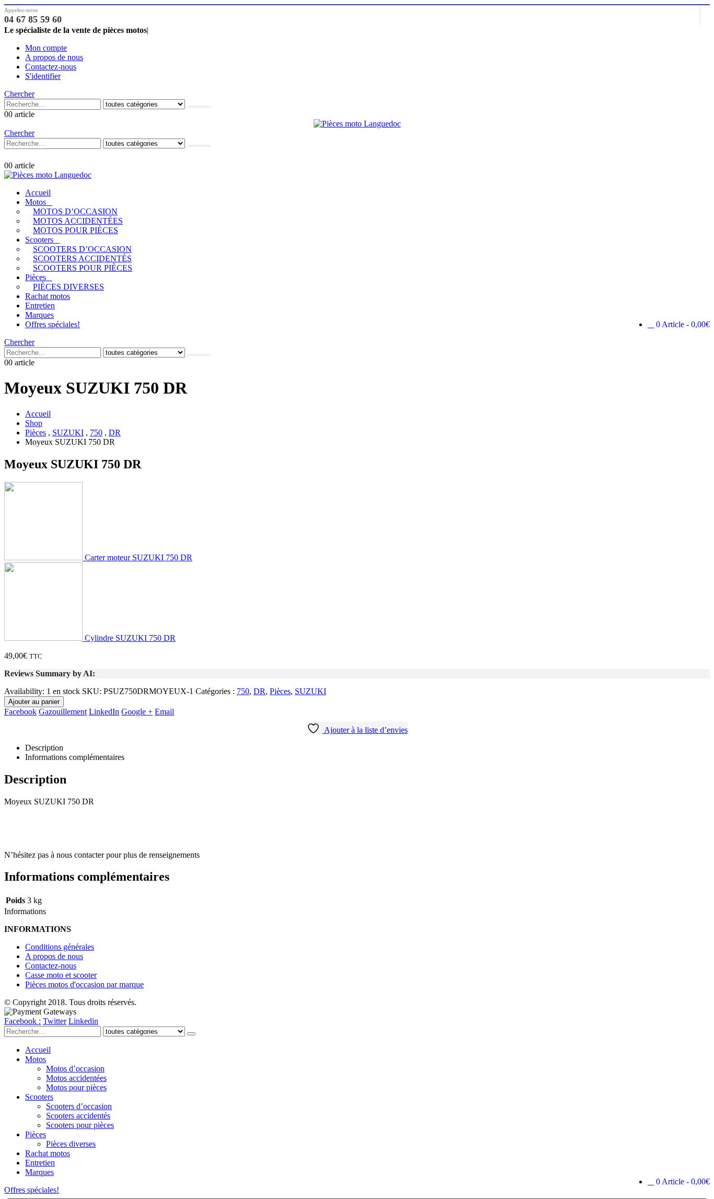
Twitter (54, 1021)
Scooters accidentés (82, 258)
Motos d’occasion (75, 211)
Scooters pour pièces (82, 267)
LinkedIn (104, 711)
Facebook (20, 711)
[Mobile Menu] (9, 154)
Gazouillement (63, 711)
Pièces (35, 277)
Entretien (40, 305)
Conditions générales (59, 946)
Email (164, 711)
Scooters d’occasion (82, 249)
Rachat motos (47, 296)
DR (260, 691)
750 (243, 691)
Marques (39, 314)
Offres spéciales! (52, 324)
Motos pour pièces (75, 230)
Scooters (39, 239)
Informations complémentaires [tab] (74, 757)
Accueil (38, 192)
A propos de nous (54, 57)
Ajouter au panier (34, 702)
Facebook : (22, 1021)
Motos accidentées (78, 220)
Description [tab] (44, 747)
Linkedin (83, 1021)
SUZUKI (310, 691)
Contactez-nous (50, 66)
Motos (35, 202)
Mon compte (46, 47)
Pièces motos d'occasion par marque (84, 984)
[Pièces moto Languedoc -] (357, 123)
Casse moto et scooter (61, 975)
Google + (137, 711)
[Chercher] (199, 107)
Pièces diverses (68, 286)
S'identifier (43, 76)
